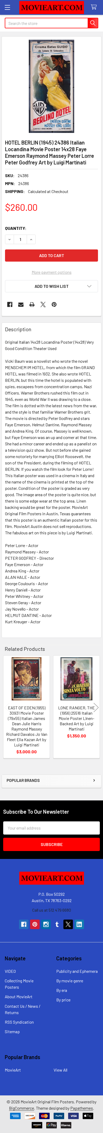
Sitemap (12, 1031)
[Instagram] (46, 924)
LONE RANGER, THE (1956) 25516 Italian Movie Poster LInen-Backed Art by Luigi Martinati (76, 718)
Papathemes (81, 1107)
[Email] (21, 304)
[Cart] (95, 7)
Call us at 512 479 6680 (51, 909)
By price (63, 999)
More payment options (52, 272)
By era (61, 990)
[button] (51, 286)
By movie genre (69, 980)
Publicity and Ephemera (77, 971)
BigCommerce (21, 1107)
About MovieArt (18, 996)
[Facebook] (10, 304)
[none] (51, 86)
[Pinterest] (54, 304)
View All (60, 1069)
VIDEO (10, 971)
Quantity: (15, 228)
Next (96, 708)
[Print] (32, 304)
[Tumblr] (57, 924)
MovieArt (13, 1069)
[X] (43, 304)
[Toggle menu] (7, 7)
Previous (7, 708)
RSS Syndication (19, 1021)
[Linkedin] (79, 924)
